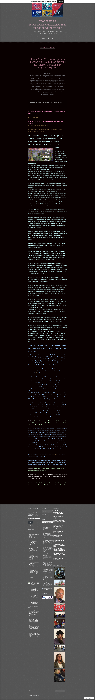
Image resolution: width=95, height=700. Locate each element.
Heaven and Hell (39, 83)
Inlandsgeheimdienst (47, 83)
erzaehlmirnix (32, 576)
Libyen (59, 536)
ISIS (62, 531)
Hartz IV (60, 530)
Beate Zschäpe (35, 80)
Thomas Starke (61, 89)
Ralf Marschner (34, 89)
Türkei (57, 554)
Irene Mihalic (54, 83)
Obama (54, 544)
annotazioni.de (46, 532)
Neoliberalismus (56, 541)
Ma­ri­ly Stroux (37, 86)
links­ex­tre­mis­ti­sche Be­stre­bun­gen (55, 84)
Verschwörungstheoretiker (58, 557)
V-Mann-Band (58, 91)
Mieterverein (32, 88)
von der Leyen (55, 558)
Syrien (61, 552)
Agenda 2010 (56, 512)
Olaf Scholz (58, 544)
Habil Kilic (52, 81)
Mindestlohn (55, 539)
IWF (61, 532)
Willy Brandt (61, 558)
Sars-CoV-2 (60, 549)
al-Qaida (61, 512)
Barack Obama (56, 517)
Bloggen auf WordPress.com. (33, 695)
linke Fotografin (45, 84)
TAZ (57, 89)
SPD (54, 552)
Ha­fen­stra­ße (47, 81)
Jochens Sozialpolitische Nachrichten (47, 25)
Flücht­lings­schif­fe (61, 80)
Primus (63, 88)
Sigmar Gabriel (61, 550)
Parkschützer (45, 579)
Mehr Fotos (55, 682)
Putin (62, 544)
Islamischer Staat (56, 532)
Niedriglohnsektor (57, 542)
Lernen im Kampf (32, 563)
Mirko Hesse (42, 88)
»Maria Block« (54, 454)
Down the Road (32, 531)
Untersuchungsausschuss (38, 91)
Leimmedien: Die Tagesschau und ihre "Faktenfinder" (33, 615)
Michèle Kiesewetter (59, 86)
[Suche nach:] (47, 511)
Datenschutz (42, 75)
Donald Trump (56, 520)
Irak (60, 531)
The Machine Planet (33, 537)
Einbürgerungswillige (53, 80)
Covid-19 (55, 519)
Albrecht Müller (58, 513)
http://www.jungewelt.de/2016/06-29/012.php (39, 125)
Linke (56, 75)
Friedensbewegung (56, 525)
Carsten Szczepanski (45, 80)
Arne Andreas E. (57, 78)
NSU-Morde (56, 88)
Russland (62, 545)
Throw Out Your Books (33, 571)
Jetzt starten (60, 1)
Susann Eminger (47, 89)
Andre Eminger (50, 78)
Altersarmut (55, 515)
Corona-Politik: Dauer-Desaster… (34, 593)
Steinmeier (57, 552)
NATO (61, 540)
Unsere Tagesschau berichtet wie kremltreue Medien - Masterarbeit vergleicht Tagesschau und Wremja (34, 633)
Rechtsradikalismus (61, 75)
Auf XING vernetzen (32, 690)
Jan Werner (59, 83)
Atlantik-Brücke (60, 516)
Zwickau (51, 92)
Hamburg (57, 81)
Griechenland (58, 528)
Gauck (61, 525)
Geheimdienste (51, 75)
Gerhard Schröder (57, 526)
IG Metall (57, 531)
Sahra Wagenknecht (57, 547)
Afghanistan (59, 511)
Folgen (30, 522)
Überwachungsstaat (36, 75)
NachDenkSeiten (46, 565)
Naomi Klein (56, 540)
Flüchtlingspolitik (34, 81)
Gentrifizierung (41, 81)
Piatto (61, 88)
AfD (54, 511)
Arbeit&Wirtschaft (46, 533)
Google (54, 528)
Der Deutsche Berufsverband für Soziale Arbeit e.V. (48, 546)
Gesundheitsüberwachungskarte (58, 527)
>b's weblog (45, 527)
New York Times (48, 88)
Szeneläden (53, 89)
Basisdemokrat (32, 564)
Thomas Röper (59, 553)
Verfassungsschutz (45, 92)
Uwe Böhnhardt (46, 91)
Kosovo (59, 535)
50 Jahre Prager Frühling (34, 636)
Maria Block (42, 86)
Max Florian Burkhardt (49, 86)
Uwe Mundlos (52, 91)
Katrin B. (63, 83)
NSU (53, 88)
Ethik (47, 75)
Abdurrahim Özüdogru (42, 78)
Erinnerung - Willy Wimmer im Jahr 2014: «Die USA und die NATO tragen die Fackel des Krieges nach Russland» (33, 620)
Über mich (50, 38)
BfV (39, 80)
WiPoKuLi (31, 559)
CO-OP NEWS (32, 543)
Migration (37, 88)
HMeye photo (32, 544)
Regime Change (56, 545)
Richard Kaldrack (40, 89)
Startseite (44, 38)
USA (64, 554)
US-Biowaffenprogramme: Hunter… (35, 597)
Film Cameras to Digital (33, 574)
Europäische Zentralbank (59, 521)
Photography (31, 577)
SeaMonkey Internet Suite (34, 552)
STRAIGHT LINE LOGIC (33, 557)
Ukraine (61, 554)
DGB (61, 519)
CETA (59, 517)
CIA (61, 517)
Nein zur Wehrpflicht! (33, 533)
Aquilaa (30, 536)
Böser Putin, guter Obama (34, 610)
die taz (37, 372)
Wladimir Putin (56, 559)
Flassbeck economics (47, 561)
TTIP (54, 554)
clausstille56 (31, 549)
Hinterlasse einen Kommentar (48, 94)
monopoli (31, 558)
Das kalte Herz (32, 565)
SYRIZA (54, 553)
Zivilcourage (47, 76)
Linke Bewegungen (38, 84)
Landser (32, 84)
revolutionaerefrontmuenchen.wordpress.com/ (38, 556)
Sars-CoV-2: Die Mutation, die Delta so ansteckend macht (34, 612)
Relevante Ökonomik (33, 545)
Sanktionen (55, 549)
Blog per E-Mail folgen (33, 508)
